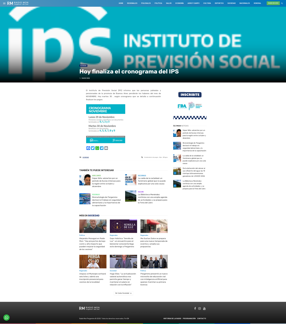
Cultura (207, 3)
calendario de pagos (151, 157)
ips (161, 157)
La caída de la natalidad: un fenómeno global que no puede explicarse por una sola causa (152, 181)
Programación (189, 319)
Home (121, 3)
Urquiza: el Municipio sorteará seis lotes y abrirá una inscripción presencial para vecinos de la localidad (92, 278)
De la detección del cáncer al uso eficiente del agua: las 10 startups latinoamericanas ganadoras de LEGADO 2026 (194, 172)
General (257, 3)
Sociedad (231, 3)
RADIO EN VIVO (273, 3)
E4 (128, 319)
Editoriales (142, 175)
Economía (179, 3)
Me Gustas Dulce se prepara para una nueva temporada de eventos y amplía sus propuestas (153, 242)
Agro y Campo (193, 3)
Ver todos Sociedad (122, 293)
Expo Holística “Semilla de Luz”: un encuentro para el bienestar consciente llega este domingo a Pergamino (122, 242)
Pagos (166, 157)
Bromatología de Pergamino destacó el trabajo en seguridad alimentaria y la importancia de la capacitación (106, 201)
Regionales (132, 3)
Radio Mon (86, 78)
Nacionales (245, 3)
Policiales (146, 3)
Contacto (201, 319)
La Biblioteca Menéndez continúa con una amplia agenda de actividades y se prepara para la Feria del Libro (152, 198)
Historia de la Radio (172, 319)
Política (158, 3)
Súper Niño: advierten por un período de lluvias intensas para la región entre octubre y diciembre (106, 182)
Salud (168, 3)
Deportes (219, 3)
